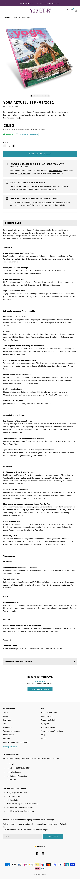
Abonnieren (58, 445)
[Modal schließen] (68, 425)
